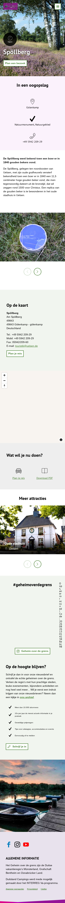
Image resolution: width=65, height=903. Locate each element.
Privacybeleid (32, 889)
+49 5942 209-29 (32, 141)
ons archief (27, 697)
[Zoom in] (4, 375)
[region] (32, 407)
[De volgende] (37, 271)
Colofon (44, 889)
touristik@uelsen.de (26, 345)
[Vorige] (27, 271)
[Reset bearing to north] (4, 385)
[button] (15, 63)
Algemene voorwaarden (15, 889)
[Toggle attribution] (61, 440)
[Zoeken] (36, 6)
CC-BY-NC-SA (63, 535)
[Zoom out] (4, 380)
